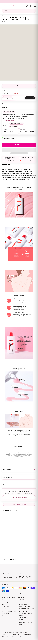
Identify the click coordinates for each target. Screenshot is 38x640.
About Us (13, 636)
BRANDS (21, 619)
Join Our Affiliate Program (9, 611)
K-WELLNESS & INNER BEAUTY (25, 614)
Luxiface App (5, 606)
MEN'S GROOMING (24, 604)
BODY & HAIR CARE (24, 606)
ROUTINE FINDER (24, 602)
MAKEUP (21, 599)
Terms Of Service (6, 634)
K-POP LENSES (23, 617)
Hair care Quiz (5, 602)
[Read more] (31, 6)
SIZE (3, 103)
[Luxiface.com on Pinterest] (30, 577)
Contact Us (21, 636)
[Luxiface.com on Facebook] (23, 577)
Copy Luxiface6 (30, 97)
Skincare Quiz (5, 599)
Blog (3, 604)
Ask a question (8, 485)
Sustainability (5, 613)
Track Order (5, 609)
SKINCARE (22, 597)
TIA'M (3, 21)
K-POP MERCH (23, 611)
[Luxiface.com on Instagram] (20, 577)
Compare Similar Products (20, 497)
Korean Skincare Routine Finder (10, 597)
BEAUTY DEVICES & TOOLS (27, 609)
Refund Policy (8, 477)
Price (3, 90)
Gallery (19, 86)
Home (3, 15)
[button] (19, 150)
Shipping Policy (8, 469)
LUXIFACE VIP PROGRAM (26, 622)
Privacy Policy (16, 634)
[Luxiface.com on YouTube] (27, 577)
